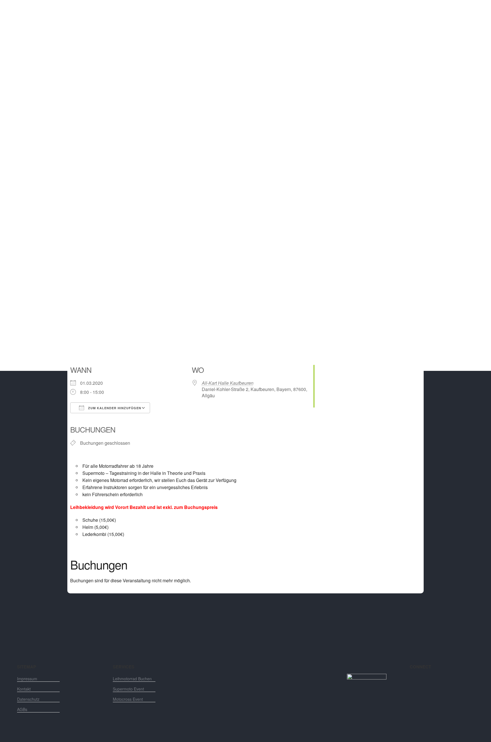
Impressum (27, 678)
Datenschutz (28, 699)
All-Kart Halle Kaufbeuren (227, 383)
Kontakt (24, 689)
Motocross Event (128, 699)
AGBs (22, 709)
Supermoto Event (128, 689)
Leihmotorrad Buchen (132, 678)
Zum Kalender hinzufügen (114, 408)
